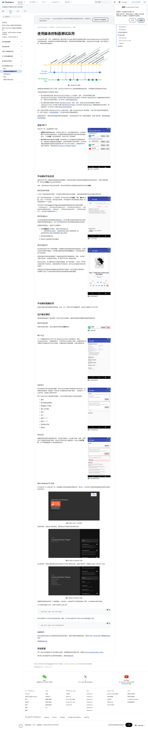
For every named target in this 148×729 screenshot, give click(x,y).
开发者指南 (110, 696)
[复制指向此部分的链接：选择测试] (45, 385)
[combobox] (103, 2)
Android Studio (136, 2)
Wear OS (68, 696)
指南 (10, 11)
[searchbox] (11, 16)
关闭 (132, 20)
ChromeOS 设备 (70, 699)
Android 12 (89, 707)
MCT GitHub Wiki (95, 636)
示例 (18, 11)
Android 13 (89, 705)
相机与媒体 (49, 702)
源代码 (27, 702)
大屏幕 (68, 694)
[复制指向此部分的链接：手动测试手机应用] (55, 176)
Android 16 (90, 696)
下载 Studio (110, 702)
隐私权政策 (49, 705)
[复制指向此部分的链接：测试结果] (45, 435)
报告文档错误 (131, 696)
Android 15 (89, 699)
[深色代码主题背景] (107, 610)
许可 (34, 725)
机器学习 (48, 696)
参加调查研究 (131, 702)
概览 (3, 11)
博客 (68, 2)
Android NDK (110, 705)
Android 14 (90, 702)
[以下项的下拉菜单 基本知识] (25, 2)
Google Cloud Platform (74, 717)
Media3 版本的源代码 (64, 107)
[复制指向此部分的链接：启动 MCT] (48, 125)
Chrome (54, 717)
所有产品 (86, 717)
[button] (10, 41)
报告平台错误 (131, 694)
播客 (26, 710)
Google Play (55, 2)
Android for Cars (70, 702)
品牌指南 (39, 725)
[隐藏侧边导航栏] (20, 726)
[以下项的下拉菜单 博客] (72, 2)
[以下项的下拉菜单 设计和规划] (38, 2)
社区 (25, 11)
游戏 (47, 694)
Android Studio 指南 (112, 694)
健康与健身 (49, 699)
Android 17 (89, 694)
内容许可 (50, 664)
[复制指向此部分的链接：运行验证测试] (51, 315)
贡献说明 (44, 641)
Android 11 (89, 710)
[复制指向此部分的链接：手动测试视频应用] (55, 304)
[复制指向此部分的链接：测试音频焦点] (49, 216)
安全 (26, 699)
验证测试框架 (54, 112)
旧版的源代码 (73, 100)
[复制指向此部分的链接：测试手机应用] (49, 323)
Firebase (62, 717)
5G (46, 707)
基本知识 (20, 2)
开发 (43, 2)
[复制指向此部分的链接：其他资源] (47, 649)
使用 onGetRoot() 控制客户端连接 (65, 146)
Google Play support (133, 699)
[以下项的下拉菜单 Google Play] (61, 2)
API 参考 (109, 699)
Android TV (69, 705)
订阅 (128, 725)
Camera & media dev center (12, 7)
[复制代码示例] (109, 610)
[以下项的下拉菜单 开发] (47, 2)
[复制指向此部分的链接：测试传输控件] (49, 245)
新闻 (26, 705)
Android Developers (42, 27)
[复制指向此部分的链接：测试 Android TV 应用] (56, 484)
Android (27, 694)
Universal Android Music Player (94, 652)
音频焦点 (59, 220)
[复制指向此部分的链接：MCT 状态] (46, 336)
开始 (141, 20)
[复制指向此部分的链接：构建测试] (46, 632)
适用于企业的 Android (31, 696)
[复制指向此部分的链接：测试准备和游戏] (51, 191)
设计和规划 (32, 2)
